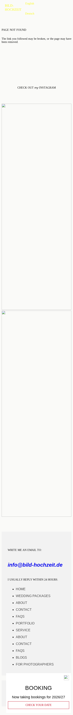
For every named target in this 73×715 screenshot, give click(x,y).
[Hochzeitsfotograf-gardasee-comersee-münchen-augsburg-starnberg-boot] (36, 515)
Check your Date (39, 705)
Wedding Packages (33, 596)
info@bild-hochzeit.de (35, 565)
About (21, 602)
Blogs (21, 657)
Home (21, 589)
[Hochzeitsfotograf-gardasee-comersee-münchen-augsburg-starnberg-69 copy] (36, 308)
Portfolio (25, 623)
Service (23, 630)
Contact (24, 609)
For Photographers (35, 664)
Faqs (20, 616)
